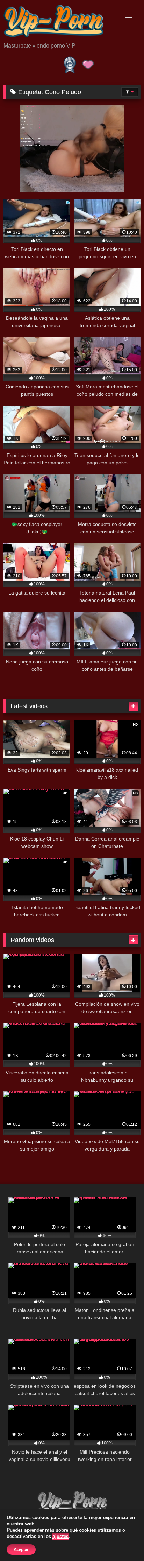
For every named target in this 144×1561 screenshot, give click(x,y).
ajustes (60, 1536)
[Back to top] (122, 1540)
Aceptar (21, 1549)
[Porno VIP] (59, 21)
